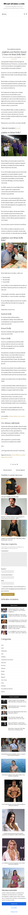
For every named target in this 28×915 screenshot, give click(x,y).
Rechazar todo (14, 911)
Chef (2, 653)
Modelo (3, 671)
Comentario (5, 551)
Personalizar (14, 907)
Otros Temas (4, 680)
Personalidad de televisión (14, 49)
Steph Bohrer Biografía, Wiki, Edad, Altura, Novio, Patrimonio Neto (16, 729)
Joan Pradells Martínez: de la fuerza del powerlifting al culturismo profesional (17, 621)
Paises (2, 683)
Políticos (3, 691)
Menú (4, 14)
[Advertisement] (14, 31)
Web (2, 580)
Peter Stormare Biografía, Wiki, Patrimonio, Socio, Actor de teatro (16, 718)
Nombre (4, 569)
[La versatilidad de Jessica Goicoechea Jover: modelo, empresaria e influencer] (13, 850)
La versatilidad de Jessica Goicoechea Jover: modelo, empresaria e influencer (17, 632)
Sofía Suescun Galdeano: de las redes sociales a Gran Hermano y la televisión (17, 615)
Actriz (2, 648)
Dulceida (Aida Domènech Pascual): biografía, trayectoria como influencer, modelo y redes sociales (17, 627)
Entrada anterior (7, 470)
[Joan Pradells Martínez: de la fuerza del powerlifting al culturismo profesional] (13, 791)
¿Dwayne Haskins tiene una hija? (10, 496)
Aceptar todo (14, 903)
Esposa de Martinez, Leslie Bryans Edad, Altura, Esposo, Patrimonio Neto (17, 723)
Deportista (3, 662)
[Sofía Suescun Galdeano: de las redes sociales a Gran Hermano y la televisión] (13, 765)
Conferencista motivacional (7, 659)
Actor (2, 645)
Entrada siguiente (20, 470)
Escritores (3, 665)
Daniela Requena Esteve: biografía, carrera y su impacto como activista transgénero (16, 610)
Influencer (3, 668)
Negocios (3, 677)
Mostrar (17, 128)
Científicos (3, 656)
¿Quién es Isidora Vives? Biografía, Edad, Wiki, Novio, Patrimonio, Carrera (17, 701)
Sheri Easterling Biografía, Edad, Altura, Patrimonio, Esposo (17, 712)
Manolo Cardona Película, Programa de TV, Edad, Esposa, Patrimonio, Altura (13, 517)
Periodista (3, 685)
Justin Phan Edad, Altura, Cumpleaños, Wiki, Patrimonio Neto (17, 706)
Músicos (3, 674)
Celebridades (4, 651)
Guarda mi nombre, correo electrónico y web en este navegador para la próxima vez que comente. (13, 589)
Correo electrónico (7, 575)
